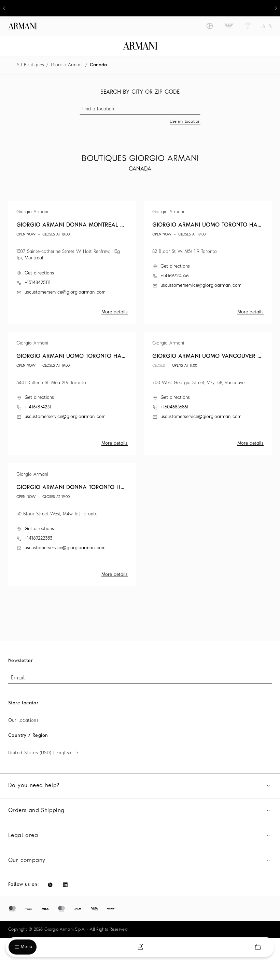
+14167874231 (38, 407)
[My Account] (140, 947)
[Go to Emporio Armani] (229, 26)
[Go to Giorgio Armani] (209, 26)
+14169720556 (174, 276)
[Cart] (257, 947)
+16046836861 (174, 407)
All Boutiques (30, 65)
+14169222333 (38, 538)
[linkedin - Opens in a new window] (65, 884)
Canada (98, 65)
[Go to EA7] (248, 26)
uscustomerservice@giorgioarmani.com (65, 292)
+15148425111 (38, 283)
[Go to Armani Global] (22, 26)
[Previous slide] (4, 8)
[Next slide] (276, 8)
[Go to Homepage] (140, 46)
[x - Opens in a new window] (50, 884)
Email (18, 678)
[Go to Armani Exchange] (267, 26)
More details (114, 312)
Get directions (39, 273)
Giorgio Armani (67, 65)
